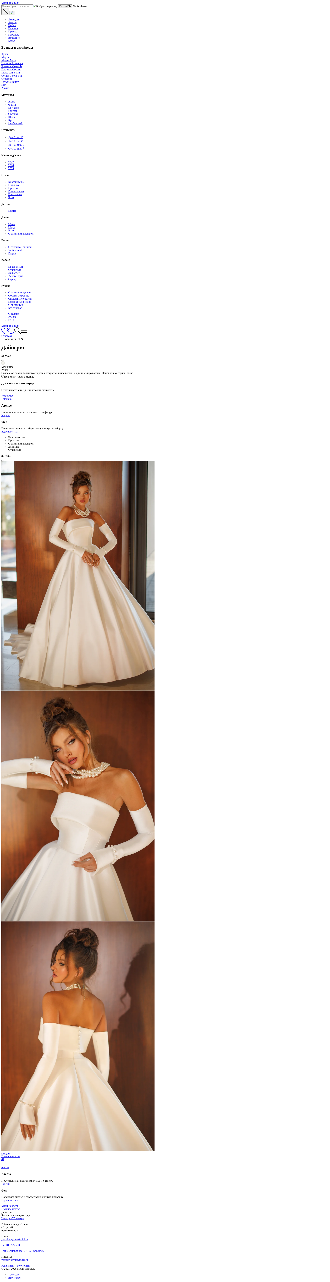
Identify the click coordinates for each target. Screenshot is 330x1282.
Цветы (12, 210)
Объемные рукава (18, 295)
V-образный (15, 250)
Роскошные (15, 194)
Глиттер (13, 110)
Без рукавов (15, 307)
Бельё (11, 40)
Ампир (12, 22)
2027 (11, 162)
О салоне (13, 313)
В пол (11, 230)
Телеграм (13, 1274)
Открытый (14, 269)
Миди (11, 227)
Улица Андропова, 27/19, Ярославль (22, 1250)
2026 (11, 165)
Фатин (12, 104)
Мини (11, 224)
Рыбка (12, 25)
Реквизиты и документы (15, 1265)
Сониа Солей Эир (12, 75)
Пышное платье (10, 1208)
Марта (5, 57)
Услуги (5, 415)
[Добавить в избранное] (2, 360)
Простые (13, 188)
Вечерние (14, 37)
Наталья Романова (12, 63)
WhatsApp (7, 395)
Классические (16, 181)
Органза (13, 113)
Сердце (12, 279)
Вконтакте (14, 1277)
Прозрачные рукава (19, 301)
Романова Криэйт (11, 66)
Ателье (12, 316)
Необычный (15, 123)
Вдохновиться (9, 431)
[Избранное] (4, 332)
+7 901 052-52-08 (11, 1245)
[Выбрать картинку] (12, 13)
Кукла (4, 54)
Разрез (12, 253)
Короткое (13, 34)
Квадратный (15, 266)
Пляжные (13, 185)
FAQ (11, 319)
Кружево (13, 107)
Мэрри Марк (8, 60)
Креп (11, 120)
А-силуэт (13, 19)
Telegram (6, 398)
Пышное (13, 28)
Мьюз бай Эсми (10, 72)
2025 (11, 168)
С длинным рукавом (20, 292)
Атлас (11, 101)
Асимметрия (15, 276)
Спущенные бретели (20, 298)
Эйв (3, 84)
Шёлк (11, 117)
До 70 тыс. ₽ (15, 141)
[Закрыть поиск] (5, 11)
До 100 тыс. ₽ (16, 144)
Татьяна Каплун (10, 81)
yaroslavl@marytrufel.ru (14, 1239)
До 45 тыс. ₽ (15, 137)
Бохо (11, 197)
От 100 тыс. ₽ (16, 148)
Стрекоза (6, 78)
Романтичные (16, 191)
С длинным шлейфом (21, 233)
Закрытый (14, 272)
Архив (5, 88)
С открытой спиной (20, 247)
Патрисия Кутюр (11, 69)
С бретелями (15, 304)
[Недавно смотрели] (11, 332)
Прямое (12, 31)
